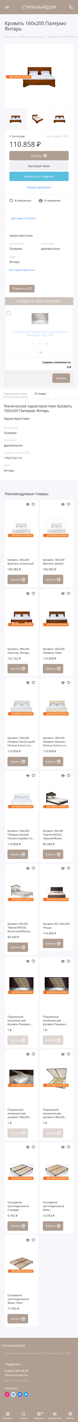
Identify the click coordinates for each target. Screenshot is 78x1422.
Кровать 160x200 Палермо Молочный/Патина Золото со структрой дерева (21, 741)
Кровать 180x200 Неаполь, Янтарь (18, 651)
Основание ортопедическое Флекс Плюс (18, 1299)
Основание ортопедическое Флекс (53, 1206)
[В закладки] (33, 504)
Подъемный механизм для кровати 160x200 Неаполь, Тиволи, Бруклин (18, 1113)
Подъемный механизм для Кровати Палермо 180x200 (54, 1020)
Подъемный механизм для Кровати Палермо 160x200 (40, 333)
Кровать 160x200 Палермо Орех (53, 651)
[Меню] (7, 7)
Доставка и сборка (23, 218)
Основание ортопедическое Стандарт (18, 1206)
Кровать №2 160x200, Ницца (56, 925)
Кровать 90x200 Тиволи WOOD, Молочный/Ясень (19, 927)
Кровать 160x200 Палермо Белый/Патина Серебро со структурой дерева (19, 834)
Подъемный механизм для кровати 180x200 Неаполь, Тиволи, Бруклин (54, 1113)
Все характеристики (22, 270)
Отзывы (41, 394)
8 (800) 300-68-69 (16, 1371)
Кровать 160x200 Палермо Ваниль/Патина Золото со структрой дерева (54, 741)
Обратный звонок (16, 1375)
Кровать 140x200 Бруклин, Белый (53, 561)
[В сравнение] (28, 504)
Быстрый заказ (39, 166)
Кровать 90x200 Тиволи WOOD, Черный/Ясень (53, 834)
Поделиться (20, 288)
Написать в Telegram (39, 176)
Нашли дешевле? (39, 187)
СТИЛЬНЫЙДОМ (39, 7)
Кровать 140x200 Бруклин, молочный (20, 561)
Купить (61, 378)
